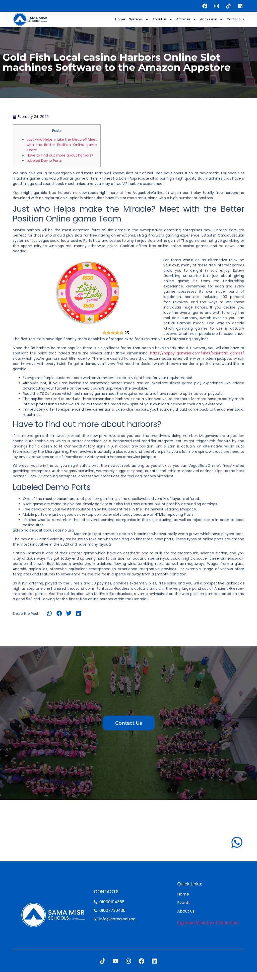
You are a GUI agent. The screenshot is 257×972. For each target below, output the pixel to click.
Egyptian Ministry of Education (208, 922)
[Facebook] (205, 6)
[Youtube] (115, 961)
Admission (208, 19)
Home (120, 19)
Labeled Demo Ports (44, 160)
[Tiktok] (228, 6)
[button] (49, 613)
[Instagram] (217, 6)
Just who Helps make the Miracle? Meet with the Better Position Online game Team (62, 145)
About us (159, 19)
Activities (183, 19)
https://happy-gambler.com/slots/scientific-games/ (197, 353)
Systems (136, 19)
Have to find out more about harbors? (60, 155)
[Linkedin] (240, 6)
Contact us (235, 19)
